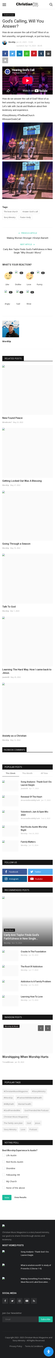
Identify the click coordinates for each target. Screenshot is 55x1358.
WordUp (11, 42)
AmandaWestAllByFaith (30, 800)
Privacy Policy (16, 1346)
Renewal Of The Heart (31, 797)
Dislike (18, 284)
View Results (20, 1197)
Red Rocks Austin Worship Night (34, 828)
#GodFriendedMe (12, 1110)
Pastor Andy (25, 217)
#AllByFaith (9, 1104)
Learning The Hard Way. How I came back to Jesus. (26, 671)
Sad (18, 303)
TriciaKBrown (8, 1062)
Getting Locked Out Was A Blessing (22, 480)
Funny (39, 284)
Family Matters (28, 842)
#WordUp (8, 1097)
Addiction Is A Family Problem (36, 981)
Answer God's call (30, 211)
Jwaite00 (5, 677)
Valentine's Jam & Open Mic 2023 (34, 813)
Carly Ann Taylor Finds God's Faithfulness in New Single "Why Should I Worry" (27, 251)
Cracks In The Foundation (33, 951)
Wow (29, 303)
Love (29, 284)
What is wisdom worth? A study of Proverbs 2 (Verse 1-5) (36, 1267)
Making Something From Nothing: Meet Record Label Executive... (36, 1280)
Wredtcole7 (7, 422)
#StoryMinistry (39, 1091)
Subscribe (45, 1319)
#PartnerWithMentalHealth (29, 1097)
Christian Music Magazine (16, 1116)
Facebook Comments (14, 749)
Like (7, 284)
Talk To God (9, 606)
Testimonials (9, 15)
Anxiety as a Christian (14, 735)
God (29, 1123)
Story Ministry (9, 217)
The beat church (11, 211)
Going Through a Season (16, 543)
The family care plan (13, 1123)
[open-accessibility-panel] (48, 1351)
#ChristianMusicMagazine (16, 1091)
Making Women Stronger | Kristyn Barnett (27, 238)
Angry (7, 303)
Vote (7, 1197)
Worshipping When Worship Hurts (25, 1057)
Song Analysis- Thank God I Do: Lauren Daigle (36, 783)
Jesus (37, 1123)
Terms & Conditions (34, 1346)
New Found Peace (12, 418)
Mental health (24, 1104)
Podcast (33, 1129)
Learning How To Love (32, 996)
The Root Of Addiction (32, 966)
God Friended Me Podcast (36, 1110)
